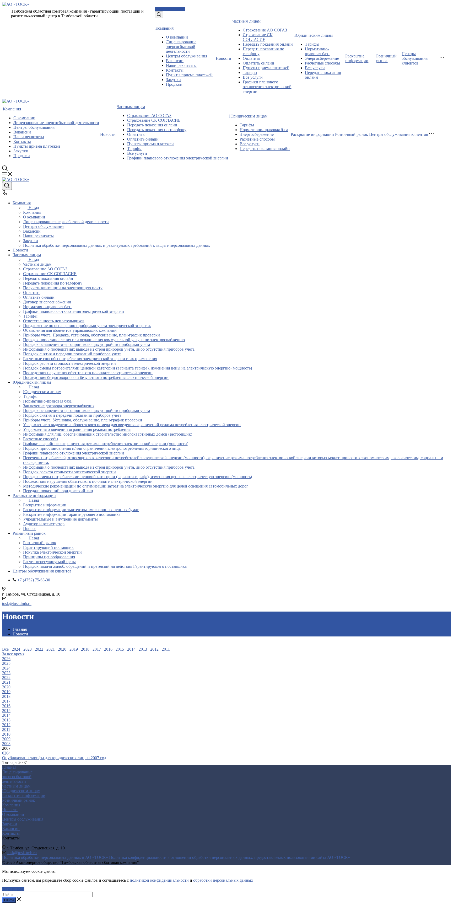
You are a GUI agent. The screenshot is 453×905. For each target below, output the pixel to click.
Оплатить (251, 58)
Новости (223, 58)
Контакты (175, 70)
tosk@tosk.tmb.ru (16, 603)
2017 (96, 649)
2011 (166, 649)
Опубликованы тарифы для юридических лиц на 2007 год (54, 758)
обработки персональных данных (223, 880)
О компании (177, 37)
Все (6, 649)
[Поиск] (159, 15)
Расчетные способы (322, 63)
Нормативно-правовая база (317, 51)
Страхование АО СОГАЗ (265, 30)
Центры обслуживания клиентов (415, 58)
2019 (73, 649)
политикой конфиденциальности (159, 880)
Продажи (174, 84)
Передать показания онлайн (268, 44)
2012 (154, 649)
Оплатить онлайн (258, 63)
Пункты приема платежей (189, 75)
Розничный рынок (386, 58)
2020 (62, 649)
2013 (143, 649)
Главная (9, 767)
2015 (120, 649)
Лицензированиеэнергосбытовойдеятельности (17, 777)
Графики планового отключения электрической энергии (267, 87)
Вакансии (175, 60)
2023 (27, 649)
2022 (39, 649)
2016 (108, 649)
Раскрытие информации (356, 58)
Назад (34, 207)
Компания (164, 28)
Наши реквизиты (181, 65)
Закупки (173, 79)
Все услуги (253, 77)
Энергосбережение (322, 58)
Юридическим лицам (313, 35)
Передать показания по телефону (156, 129)
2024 (16, 649)
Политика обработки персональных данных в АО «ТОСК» (55, 857)
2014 (131, 649)
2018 (85, 649)
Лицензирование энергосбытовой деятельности (181, 46)
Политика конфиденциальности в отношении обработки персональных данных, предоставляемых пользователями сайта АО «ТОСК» (229, 857)
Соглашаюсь (13, 889)
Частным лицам (246, 21)
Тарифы (250, 72)
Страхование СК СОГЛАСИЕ (258, 37)
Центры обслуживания (186, 56)
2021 (50, 649)
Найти (9, 900)
